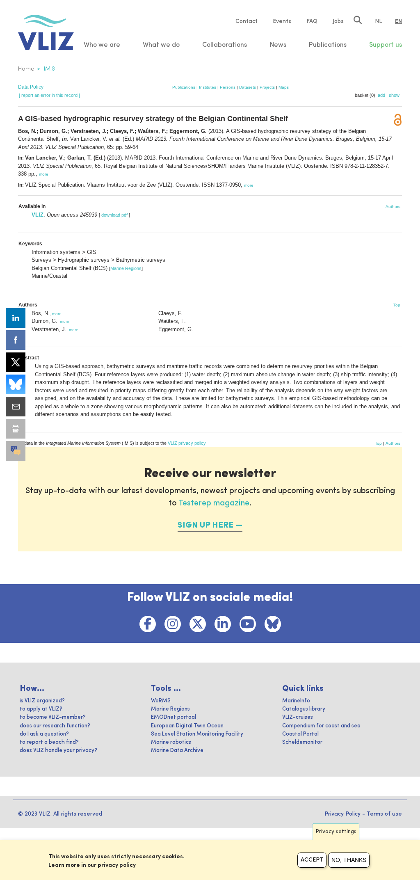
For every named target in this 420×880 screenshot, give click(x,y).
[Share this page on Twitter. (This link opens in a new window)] (15, 362)
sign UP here (205, 525)
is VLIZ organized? (42, 701)
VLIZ (37, 215)
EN (398, 21)
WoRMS (161, 701)
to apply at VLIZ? (41, 709)
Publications (183, 87)
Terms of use (384, 814)
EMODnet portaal (173, 717)
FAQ (311, 21)
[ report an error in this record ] (49, 95)
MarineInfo (296, 701)
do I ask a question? (44, 734)
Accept (312, 860)
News (278, 45)
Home (26, 69)
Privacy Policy (342, 814)
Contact (246, 21)
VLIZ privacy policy (187, 443)
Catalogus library (303, 709)
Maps (283, 87)
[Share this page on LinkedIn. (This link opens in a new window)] (15, 318)
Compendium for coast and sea (321, 726)
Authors (393, 206)
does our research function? (55, 726)
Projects (267, 87)
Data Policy (30, 87)
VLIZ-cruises (297, 717)
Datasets (247, 87)
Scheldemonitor (302, 742)
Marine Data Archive (177, 750)
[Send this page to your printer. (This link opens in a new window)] (15, 429)
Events (282, 21)
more (43, 174)
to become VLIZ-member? (53, 717)
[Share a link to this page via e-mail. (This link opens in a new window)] (15, 406)
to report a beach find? (49, 742)
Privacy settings (336, 831)
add (381, 95)
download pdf (114, 215)
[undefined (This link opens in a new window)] (15, 451)
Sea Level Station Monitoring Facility (197, 734)
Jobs (338, 21)
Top (396, 305)
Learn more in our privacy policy (92, 865)
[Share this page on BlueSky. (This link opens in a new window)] (15, 384)
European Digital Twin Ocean (187, 726)
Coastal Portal (300, 734)
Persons (227, 87)
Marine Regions (126, 268)
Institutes (207, 87)
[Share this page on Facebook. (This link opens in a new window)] (15, 340)
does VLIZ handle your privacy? (58, 750)
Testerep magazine (213, 503)
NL (378, 21)
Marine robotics (171, 742)
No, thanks (348, 860)
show (394, 95)
